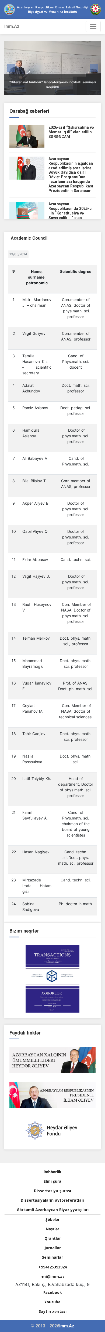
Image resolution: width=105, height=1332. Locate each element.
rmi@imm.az (52, 1276)
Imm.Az (11, 26)
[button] (11, 68)
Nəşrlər (52, 1228)
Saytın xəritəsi (52, 1311)
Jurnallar (52, 1247)
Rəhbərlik (52, 1171)
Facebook (52, 1292)
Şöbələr (53, 1219)
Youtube (52, 1301)
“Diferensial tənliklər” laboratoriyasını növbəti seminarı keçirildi (52, 84)
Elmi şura (52, 1181)
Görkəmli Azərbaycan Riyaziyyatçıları (53, 1209)
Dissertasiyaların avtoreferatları (52, 1200)
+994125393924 (52, 1267)
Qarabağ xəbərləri (29, 111)
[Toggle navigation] (93, 26)
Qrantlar (52, 1238)
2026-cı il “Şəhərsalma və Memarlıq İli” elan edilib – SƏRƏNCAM (71, 132)
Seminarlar (52, 1257)
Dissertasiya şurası (52, 1190)
